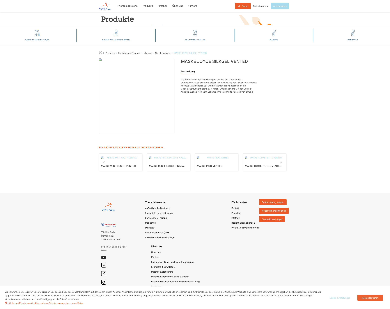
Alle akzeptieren (370, 297)
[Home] (100, 52)
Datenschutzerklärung (162, 271)
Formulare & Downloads (163, 267)
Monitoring (150, 222)
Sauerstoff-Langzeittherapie (159, 213)
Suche (245, 6)
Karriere (192, 5)
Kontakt (235, 208)
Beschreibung (188, 71)
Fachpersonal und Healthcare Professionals (172, 262)
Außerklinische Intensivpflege (159, 237)
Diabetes (149, 227)
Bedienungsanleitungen (243, 222)
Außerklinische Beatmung (157, 208)
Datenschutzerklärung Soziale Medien (170, 276)
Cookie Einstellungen (272, 219)
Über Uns (177, 5)
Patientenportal (260, 6)
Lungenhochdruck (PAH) (157, 232)
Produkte (147, 5)
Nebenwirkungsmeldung (274, 210)
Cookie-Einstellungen (340, 297)
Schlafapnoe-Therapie (156, 218)
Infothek (162, 5)
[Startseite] (105, 6)
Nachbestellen (280, 6)
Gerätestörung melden (273, 202)
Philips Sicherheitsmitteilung (245, 227)
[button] (104, 162)
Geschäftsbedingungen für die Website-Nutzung (175, 281)
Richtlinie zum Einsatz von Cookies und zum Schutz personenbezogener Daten (44, 303)
